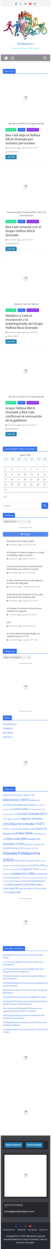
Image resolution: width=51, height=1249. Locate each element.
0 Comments (12, 148)
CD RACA (21, 129)
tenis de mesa (27, 888)
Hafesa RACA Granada (27, 861)
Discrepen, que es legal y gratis (20, 541)
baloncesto (16, 800)
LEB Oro (38, 865)
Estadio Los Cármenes (12, 829)
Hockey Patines (22, 866)
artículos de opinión (24, 795)
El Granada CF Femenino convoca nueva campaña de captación (24, 609)
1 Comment (13, 615)
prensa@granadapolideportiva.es (19, 1211)
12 (19, 474)
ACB (7, 795)
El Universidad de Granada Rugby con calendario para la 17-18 (23, 634)
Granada (34, 839)
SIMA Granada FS (18, 884)
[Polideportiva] (6, 58)
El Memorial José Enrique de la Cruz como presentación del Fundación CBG (25, 595)
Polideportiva (25, 43)
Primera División (16, 878)
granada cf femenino (35, 844)
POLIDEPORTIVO (10, 724)
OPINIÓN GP (8, 729)
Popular (26, 534)
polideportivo (23, 873)
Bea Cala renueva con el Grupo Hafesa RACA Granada (23, 231)
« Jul (5, 497)
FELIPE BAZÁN (34, 1145)
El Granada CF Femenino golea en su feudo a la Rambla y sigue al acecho (25, 553)
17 (6, 480)
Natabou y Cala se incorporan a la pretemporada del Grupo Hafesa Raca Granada (24, 321)
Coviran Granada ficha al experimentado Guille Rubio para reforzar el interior (24, 567)
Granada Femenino (13, 848)
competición (11, 814)
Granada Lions (31, 848)
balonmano (25, 805)
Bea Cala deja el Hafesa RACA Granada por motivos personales (22, 139)
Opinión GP (30, 869)
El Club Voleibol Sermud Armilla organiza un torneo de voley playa (25, 581)
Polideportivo (33, 129)
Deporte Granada (26, 824)
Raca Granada (31, 878)
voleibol (14, 892)
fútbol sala (16, 838)
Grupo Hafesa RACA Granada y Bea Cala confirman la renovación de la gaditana (23, 414)
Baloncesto (11, 129)
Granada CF (14, 844)
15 (38, 474)
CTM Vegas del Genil (12, 819)
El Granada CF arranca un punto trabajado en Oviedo (24, 997)
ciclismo (20, 809)
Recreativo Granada (21, 881)
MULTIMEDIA (8, 733)
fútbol (24, 833)
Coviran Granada (32, 813)
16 (44, 474)
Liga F (18, 869)
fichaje (28, 829)
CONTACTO (8, 737)
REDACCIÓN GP (13, 152)
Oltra (9, 622)
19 (19, 480)
